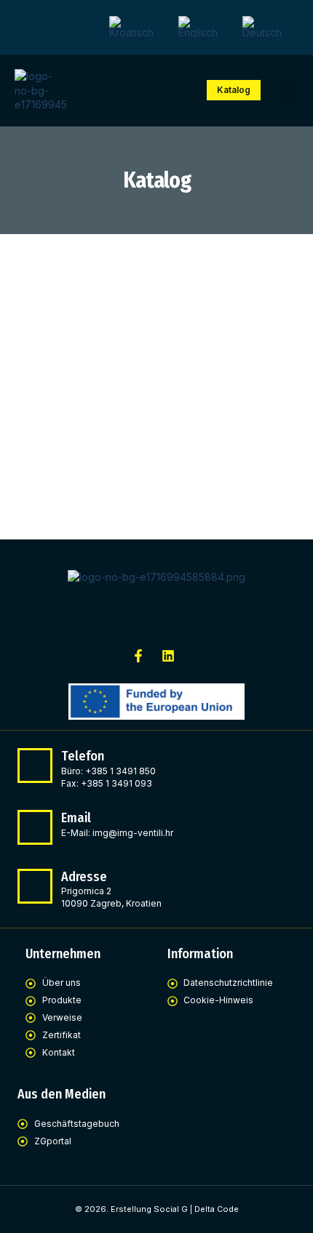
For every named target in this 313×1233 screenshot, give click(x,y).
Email (76, 818)
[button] (287, 91)
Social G (171, 1209)
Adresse (84, 877)
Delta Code (216, 1209)
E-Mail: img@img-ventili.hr (117, 832)
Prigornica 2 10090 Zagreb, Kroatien (111, 897)
